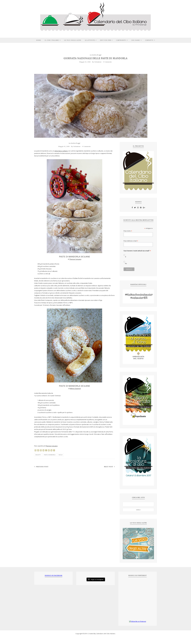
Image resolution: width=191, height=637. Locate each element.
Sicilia (61, 454)
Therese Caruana (75, 259)
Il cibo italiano (52, 40)
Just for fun (105, 40)
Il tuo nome (128, 231)
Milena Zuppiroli (75, 389)
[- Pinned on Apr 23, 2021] (126, 583)
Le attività (90, 40)
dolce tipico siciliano (61, 151)
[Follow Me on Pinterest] (137, 621)
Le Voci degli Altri (72, 40)
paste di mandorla (49, 454)
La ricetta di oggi (95, 55)
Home (38, 40)
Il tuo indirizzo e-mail (131, 241)
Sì (125, 257)
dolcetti (38, 454)
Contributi (121, 40)
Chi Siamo (135, 40)
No (126, 263)
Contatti (149, 40)
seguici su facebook (53, 575)
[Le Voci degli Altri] (138, 543)
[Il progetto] (138, 170)
